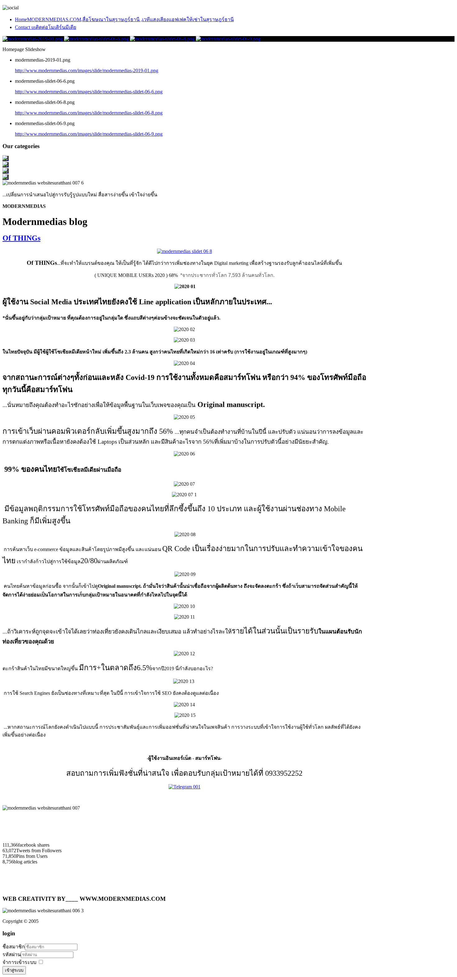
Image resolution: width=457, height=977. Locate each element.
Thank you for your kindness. (228, 814)
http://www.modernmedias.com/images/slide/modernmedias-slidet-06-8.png (89, 112)
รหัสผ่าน (11, 954)
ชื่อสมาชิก (13, 946)
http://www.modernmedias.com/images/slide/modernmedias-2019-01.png (86, 70)
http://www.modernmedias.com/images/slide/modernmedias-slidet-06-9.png (89, 134)
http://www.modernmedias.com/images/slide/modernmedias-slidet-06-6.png (89, 91)
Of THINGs (21, 238)
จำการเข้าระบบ (19, 962)
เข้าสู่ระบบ (14, 970)
